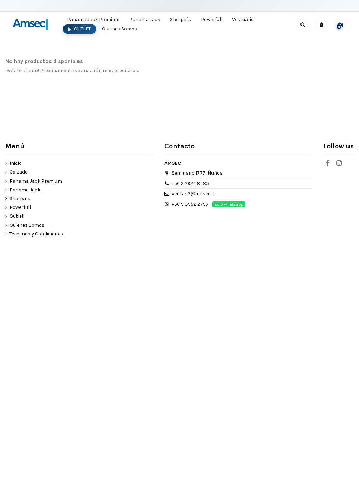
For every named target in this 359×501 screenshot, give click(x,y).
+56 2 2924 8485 (190, 183)
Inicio (15, 163)
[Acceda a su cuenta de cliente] (321, 24)
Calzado (18, 172)
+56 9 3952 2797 (190, 204)
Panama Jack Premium (35, 181)
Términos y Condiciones (36, 234)
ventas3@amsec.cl (194, 194)
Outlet (16, 216)
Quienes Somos (27, 225)
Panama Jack (24, 190)
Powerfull (20, 207)
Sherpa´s (20, 199)
